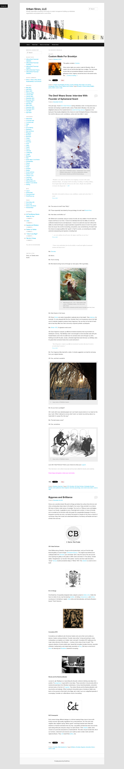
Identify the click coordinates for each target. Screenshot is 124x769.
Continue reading (72, 75)
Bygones (83, 747)
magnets (67, 687)
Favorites (55, 747)
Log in (28, 190)
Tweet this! (55, 198)
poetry (50, 87)
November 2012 (30, 109)
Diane (27, 79)
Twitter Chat (29, 179)
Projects (28, 168)
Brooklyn (67, 84)
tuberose (92, 317)
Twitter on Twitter (31, 229)
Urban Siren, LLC (36, 9)
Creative (72, 84)
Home (28, 44)
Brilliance (73, 747)
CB (68, 186)
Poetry (60, 86)
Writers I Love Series (31, 182)
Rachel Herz (88, 210)
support (84, 465)
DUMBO (92, 86)
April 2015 (28, 89)
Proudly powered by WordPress (62, 761)
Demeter (53, 251)
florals (56, 317)
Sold (69, 599)
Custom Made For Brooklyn (63, 56)
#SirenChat (29, 118)
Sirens (92, 747)
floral (63, 488)
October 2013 (29, 102)
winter (53, 87)
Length (28, 154)
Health (28, 147)
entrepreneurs (84, 597)
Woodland (63, 648)
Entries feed (29, 192)
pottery (71, 734)
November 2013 (30, 100)
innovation (88, 747)
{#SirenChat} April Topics (32, 70)
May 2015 (28, 87)
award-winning (76, 110)
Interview (60, 486)
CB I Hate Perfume (66, 106)
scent (82, 488)
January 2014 (29, 96)
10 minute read (30, 120)
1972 (68, 486)
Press (27, 166)
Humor (28, 149)
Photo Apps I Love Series (85, 84)
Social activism (30, 172)
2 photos (77, 63)
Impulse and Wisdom (32, 225)
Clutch (28, 138)
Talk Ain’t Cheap (31, 238)
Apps (27, 124)
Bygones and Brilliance (60, 497)
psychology (77, 488)
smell (85, 488)
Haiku (27, 145)
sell (62, 734)
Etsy (80, 646)
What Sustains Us (62, 747)
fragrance (67, 488)
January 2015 (29, 94)
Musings (76, 84)
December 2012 (30, 107)
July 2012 (28, 110)
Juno (27, 221)
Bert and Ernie (30, 131)
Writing (71, 86)
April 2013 (28, 103)
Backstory (28, 129)
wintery (93, 597)
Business (55, 486)
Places (56, 86)
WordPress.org (30, 196)
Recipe (28, 170)
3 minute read (56, 84)
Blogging (62, 84)
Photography (52, 86)
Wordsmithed (55, 44)
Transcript (28, 177)
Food (27, 143)
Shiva (50, 648)
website (84, 561)
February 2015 (30, 93)
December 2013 (30, 98)
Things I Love (29, 175)
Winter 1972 (54, 327)
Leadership (29, 152)
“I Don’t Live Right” (32, 234)
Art (27, 126)
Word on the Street (44, 44)
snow (88, 488)
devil (54, 488)
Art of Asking (29, 127)
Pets (27, 158)
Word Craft (34, 44)
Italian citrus (87, 595)
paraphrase (58, 683)
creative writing (86, 86)
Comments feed (30, 194)
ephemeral (58, 488)
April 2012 (28, 112)
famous (83, 110)
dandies (72, 597)
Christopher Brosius (89, 486)
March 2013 (29, 105)
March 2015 (29, 91)
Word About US (30, 202)
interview (72, 488)
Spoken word (66, 86)
